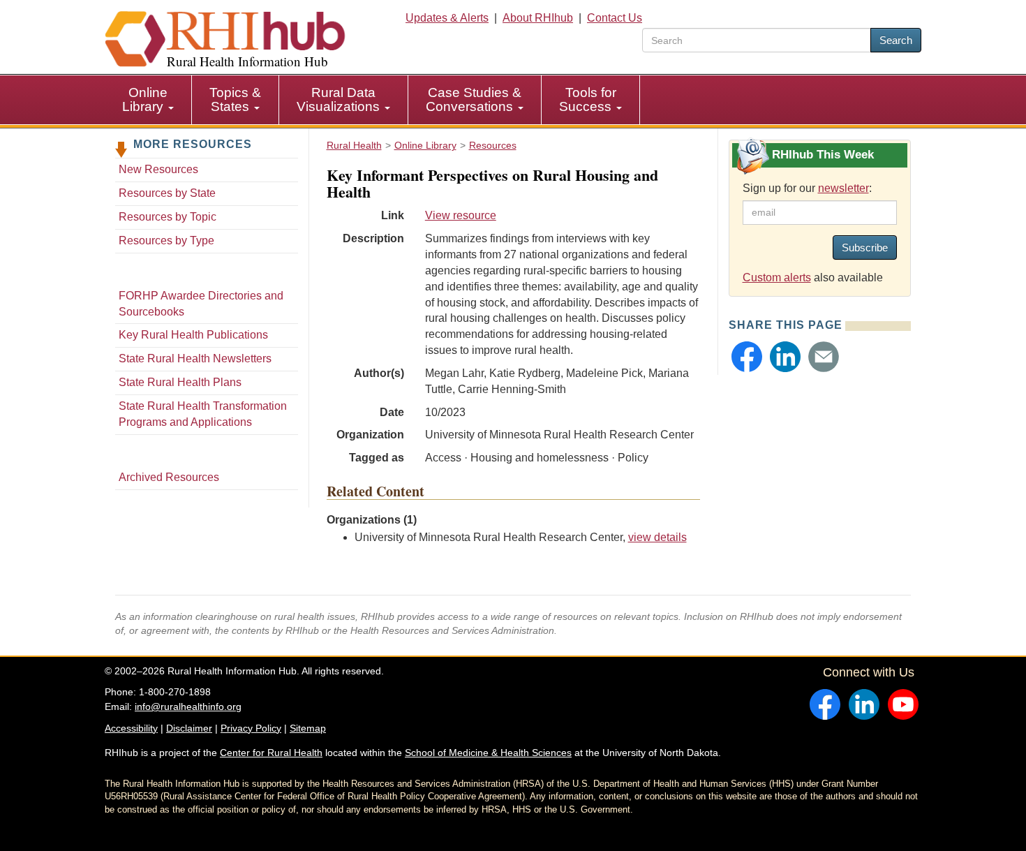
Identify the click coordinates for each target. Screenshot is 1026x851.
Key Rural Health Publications (193, 335)
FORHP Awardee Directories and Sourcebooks (201, 304)
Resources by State (167, 193)
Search (895, 40)
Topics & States (235, 99)
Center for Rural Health (271, 752)
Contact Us (614, 18)
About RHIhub (538, 18)
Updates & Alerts (447, 18)
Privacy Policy (251, 728)
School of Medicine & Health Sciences (488, 752)
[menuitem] (148, 99)
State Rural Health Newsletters (195, 358)
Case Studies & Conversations (473, 99)
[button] (747, 357)
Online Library (145, 99)
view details (657, 537)
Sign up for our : (807, 188)
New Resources (158, 169)
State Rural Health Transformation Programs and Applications (203, 414)
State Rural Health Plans (180, 382)
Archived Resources (169, 477)
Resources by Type (166, 240)
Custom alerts (777, 277)
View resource (460, 215)
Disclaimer (189, 728)
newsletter (843, 188)
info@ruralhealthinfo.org (188, 706)
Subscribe (865, 247)
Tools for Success (587, 99)
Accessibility (131, 728)
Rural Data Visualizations (340, 99)
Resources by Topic (167, 217)
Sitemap (308, 728)
